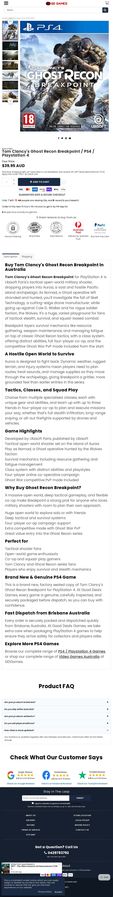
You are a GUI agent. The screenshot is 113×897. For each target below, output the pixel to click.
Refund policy (82, 825)
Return (30, 825)
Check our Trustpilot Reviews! (92, 783)
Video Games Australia (79, 656)
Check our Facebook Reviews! (56, 783)
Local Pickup (82, 820)
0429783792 (58, 853)
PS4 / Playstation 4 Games (81, 651)
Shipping (27, 256)
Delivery (30, 820)
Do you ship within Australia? (19, 709)
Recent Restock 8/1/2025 (22, 18)
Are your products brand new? (20, 702)
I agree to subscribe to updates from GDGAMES (57, 803)
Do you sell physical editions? (19, 723)
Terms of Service (30, 830)
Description (11, 256)
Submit (80, 798)
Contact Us (82, 830)
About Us (31, 815)
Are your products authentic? (19, 716)
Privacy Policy (76, 803)
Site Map (30, 834)
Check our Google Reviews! (21, 783)
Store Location (82, 815)
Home (5, 18)
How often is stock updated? (19, 730)
